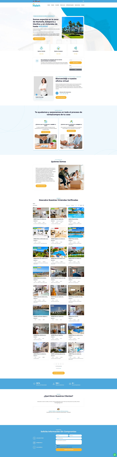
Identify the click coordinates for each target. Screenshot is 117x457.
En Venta (35, 208)
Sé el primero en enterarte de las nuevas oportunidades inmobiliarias (51, 60)
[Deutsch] (35, 1)
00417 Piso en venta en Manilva (57, 297)
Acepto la (61, 445)
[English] (33, 1)
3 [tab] (41, 256)
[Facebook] (83, 1)
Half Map (83, 205)
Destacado (56, 208)
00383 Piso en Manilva (57, 335)
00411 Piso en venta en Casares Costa (74, 278)
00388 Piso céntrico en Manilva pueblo (40, 336)
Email (70, 65)
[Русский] (38, 1)
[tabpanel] (41, 212)
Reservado (39, 208)
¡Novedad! (52, 208)
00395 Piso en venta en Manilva (57, 317)
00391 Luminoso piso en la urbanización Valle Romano (58, 354)
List (81, 205)
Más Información (71, 130)
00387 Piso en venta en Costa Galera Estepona (75, 354)
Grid (79, 205)
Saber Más (41, 53)
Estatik (60, 368)
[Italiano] (37, 1)
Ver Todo (75, 53)
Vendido (52, 267)
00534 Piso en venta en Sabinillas (75, 259)
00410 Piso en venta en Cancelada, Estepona (40, 354)
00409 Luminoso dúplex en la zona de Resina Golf (41, 317)
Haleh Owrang (39, 97)
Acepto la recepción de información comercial (64, 447)
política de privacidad (63, 445)
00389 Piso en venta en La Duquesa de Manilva (75, 336)
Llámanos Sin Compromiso (65, 92)
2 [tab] (40, 256)
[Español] (39, 1)
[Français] (34, 1)
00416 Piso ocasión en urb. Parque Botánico (75, 297)
